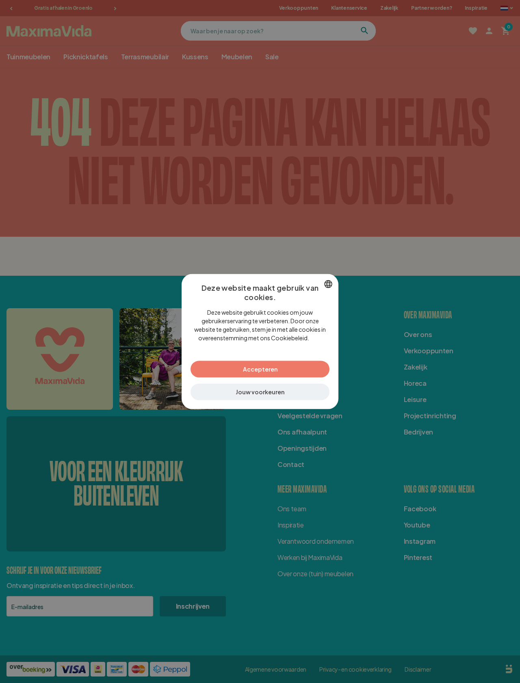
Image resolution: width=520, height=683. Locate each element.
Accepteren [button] (260, 368)
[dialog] (260, 341)
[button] (260, 391)
